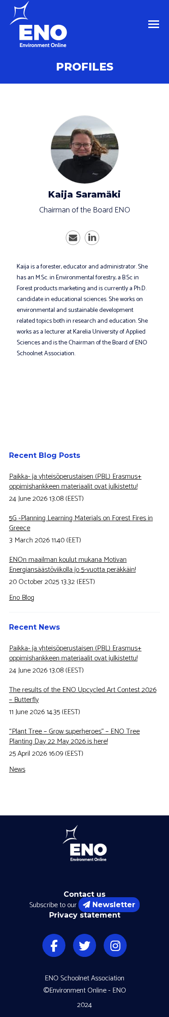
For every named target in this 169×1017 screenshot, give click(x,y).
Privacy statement (84, 915)
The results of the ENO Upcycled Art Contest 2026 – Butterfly (82, 695)
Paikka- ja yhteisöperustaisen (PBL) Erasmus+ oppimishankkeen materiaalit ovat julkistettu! (75, 482)
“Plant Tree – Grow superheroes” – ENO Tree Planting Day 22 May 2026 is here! (74, 737)
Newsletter (113, 904)
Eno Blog (21, 598)
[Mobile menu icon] (153, 24)
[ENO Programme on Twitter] (84, 945)
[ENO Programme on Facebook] (54, 945)
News (17, 769)
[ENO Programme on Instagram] (115, 945)
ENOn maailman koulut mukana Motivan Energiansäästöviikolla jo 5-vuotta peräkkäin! (72, 565)
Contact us (84, 894)
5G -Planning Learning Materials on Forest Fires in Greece (81, 523)
